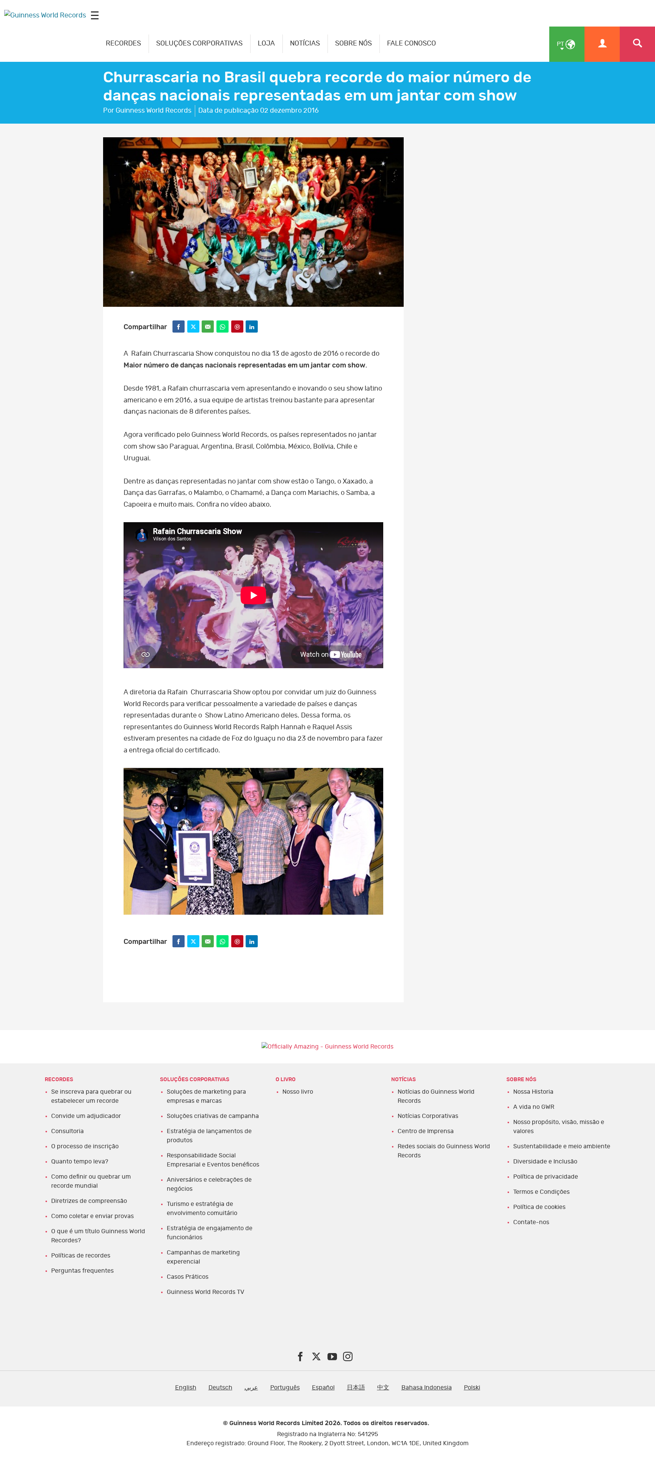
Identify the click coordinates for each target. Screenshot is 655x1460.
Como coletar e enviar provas (92, 1216)
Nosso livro (297, 1092)
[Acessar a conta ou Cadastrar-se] (602, 44)
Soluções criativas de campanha (213, 1116)
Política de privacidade (545, 1177)
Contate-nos (531, 1222)
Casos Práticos (187, 1277)
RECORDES (123, 43)
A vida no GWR (533, 1107)
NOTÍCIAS (305, 43)
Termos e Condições (541, 1192)
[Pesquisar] (637, 44)
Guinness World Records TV (205, 1292)
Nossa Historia (533, 1092)
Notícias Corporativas (428, 1116)
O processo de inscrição (85, 1146)
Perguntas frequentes (82, 1271)
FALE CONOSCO (411, 43)
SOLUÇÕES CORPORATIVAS (199, 43)
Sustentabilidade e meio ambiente (561, 1146)
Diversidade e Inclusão (545, 1162)
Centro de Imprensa (426, 1131)
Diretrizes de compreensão (89, 1201)
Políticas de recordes (80, 1256)
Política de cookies (539, 1207)
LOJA (266, 43)
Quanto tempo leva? (79, 1162)
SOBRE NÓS (353, 43)
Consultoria (67, 1131)
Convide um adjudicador (86, 1116)
